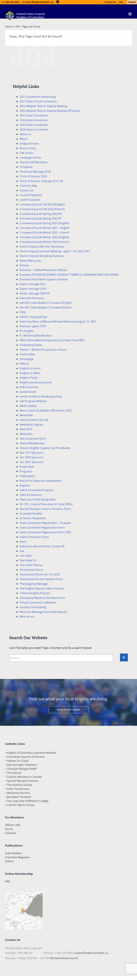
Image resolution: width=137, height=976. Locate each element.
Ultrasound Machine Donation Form (42, 598)
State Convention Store (34, 537)
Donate (132, 2)
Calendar (10, 833)
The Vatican (14, 773)
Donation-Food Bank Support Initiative (44, 279)
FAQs (23, 312)
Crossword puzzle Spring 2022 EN (41, 214)
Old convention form (33, 438)
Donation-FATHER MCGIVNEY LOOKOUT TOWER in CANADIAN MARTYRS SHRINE (69, 274)
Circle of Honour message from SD (41, 181)
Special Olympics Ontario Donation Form (45, 509)
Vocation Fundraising (33, 607)
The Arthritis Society (19, 785)
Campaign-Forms (30, 157)
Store (23, 541)
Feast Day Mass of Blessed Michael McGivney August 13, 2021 (58, 321)
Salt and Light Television (22, 765)
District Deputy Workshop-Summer (42, 256)
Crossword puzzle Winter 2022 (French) (44, 242)
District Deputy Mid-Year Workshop (42, 246)
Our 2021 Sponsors (32, 462)
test (22, 551)
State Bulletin (13, 853)
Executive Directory (32, 298)
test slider (26, 555)
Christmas (26, 167)
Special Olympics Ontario (22, 781)
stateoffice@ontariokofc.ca (91, 953)
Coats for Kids (28, 186)
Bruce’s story (28, 148)
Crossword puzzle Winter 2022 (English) (44, 237)
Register (25, 485)
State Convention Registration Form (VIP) (45, 532)
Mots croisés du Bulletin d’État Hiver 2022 (46, 410)
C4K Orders (27, 153)
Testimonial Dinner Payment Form (41, 579)
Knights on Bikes (30, 373)
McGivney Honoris (18, 793)
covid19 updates (30, 200)
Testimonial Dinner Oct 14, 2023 (40, 574)
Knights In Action (30, 368)
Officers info (12, 825)
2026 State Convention (34, 129)
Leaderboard (28, 392)
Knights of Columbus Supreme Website (31, 753)
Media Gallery (28, 406)
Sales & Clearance (31, 495)
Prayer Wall (27, 467)
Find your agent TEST (33, 326)
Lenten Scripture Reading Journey (41, 396)
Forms (9, 829)
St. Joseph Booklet (31, 513)
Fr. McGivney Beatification (36, 335)
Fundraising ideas (31, 345)
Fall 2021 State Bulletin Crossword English (46, 303)
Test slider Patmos (31, 565)
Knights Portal (28, 378)
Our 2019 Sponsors (32, 452)
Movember (26, 415)
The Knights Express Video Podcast (42, 588)
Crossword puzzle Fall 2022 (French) (42, 209)
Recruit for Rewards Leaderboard (40, 481)
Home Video (27, 354)
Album (24, 139)
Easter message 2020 (33, 289)
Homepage (26, 359)
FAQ (121, 2)
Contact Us (110, 2)
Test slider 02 (28, 560)
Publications (27, 476)
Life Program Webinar (33, 401)
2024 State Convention (34, 120)
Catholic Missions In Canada (24, 777)
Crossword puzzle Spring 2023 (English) (44, 223)
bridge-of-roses (29, 143)
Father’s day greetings (33, 317)
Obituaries (26, 434)
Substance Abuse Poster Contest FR (42, 546)
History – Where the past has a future (43, 349)
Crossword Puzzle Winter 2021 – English (45, 228)
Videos (9, 861)
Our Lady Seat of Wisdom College (27, 801)
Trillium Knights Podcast (35, 593)
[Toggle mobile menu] (130, 14)
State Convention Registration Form (42, 527)
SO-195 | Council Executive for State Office (46, 504)
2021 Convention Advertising (38, 97)
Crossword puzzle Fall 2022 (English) (42, 204)
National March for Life (34, 420)
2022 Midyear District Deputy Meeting (43, 106)
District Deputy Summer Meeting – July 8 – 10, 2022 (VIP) (55, 251)
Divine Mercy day (30, 260)
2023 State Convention (34, 115)
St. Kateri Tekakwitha (33, 518)
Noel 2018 (26, 429)
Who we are (27, 616)
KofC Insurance (29, 387)
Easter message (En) (32, 284)
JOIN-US (24, 363)
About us (25, 134)
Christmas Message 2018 (35, 171)
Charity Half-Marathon (34, 162)
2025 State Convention (34, 125)
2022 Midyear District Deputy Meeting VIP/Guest (50, 111)
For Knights (27, 331)
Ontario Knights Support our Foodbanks (45, 448)
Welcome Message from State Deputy (43, 612)
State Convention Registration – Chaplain (45, 523)
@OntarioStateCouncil (64, 958)
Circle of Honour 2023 (33, 176)
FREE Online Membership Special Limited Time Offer (52, 340)
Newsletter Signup (31, 424)
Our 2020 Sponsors (32, 457)
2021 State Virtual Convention (38, 101)
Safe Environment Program (37, 490)
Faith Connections (18, 789)
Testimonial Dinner (32, 570)
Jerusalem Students (19, 797)
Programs (26, 471)
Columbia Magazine (17, 857)
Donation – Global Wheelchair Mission (43, 270)
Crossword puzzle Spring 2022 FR (40, 218)
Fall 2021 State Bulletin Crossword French (46, 307)
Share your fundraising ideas (38, 499)
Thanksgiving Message (34, 584)
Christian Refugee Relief (22, 769)
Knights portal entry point (36, 382)
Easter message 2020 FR (35, 293)
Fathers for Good (17, 761)
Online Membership (32, 443)
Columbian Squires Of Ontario (26, 757)
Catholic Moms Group (20, 805)
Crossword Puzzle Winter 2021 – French (44, 232)
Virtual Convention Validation (38, 602)
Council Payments (31, 195)
